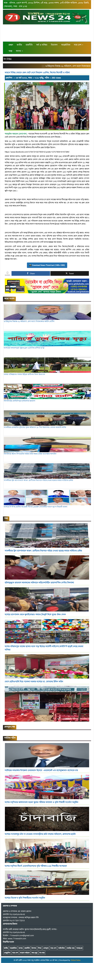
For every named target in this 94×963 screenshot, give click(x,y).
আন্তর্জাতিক (65, 44)
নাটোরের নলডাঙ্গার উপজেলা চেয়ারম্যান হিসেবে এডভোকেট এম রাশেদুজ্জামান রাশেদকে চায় (41, 770)
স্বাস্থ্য (10, 50)
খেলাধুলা (45, 948)
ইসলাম (34, 948)
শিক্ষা (39, 948)
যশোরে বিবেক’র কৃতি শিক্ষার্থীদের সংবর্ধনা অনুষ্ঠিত (25, 897)
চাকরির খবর (70, 948)
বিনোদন (54, 44)
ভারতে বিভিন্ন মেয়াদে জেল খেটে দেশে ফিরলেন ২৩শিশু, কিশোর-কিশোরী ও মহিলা (37, 72)
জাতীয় (19, 44)
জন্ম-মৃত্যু (34, 953)
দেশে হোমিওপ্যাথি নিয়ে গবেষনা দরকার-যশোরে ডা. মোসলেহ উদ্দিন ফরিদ (34, 681)
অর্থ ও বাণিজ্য (41, 44)
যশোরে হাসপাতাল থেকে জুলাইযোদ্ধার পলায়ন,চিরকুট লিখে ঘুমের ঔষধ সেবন (35, 614)
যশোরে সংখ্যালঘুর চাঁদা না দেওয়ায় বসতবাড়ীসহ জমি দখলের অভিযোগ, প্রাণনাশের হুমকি (40, 834)
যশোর (21, 948)
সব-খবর (42, 953)
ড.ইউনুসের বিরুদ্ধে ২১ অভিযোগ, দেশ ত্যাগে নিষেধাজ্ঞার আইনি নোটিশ (61, 65)
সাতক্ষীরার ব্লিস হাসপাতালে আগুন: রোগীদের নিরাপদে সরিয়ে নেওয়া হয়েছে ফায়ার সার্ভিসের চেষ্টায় (43, 550)
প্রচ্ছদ (11, 44)
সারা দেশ (78, 44)
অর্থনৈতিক (61, 948)
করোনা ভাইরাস (25, 953)
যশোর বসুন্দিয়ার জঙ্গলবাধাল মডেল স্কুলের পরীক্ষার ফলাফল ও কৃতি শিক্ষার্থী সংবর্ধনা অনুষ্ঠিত (41, 802)
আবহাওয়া (79, 948)
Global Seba (75, 960)
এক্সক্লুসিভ (7, 953)
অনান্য (19, 50)
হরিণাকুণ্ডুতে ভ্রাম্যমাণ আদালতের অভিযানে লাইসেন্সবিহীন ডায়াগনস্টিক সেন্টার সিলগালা (39, 582)
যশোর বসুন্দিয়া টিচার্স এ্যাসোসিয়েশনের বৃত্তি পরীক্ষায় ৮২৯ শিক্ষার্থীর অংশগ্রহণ (36, 865)
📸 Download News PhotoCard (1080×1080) (47, 265)
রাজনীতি (29, 44)
